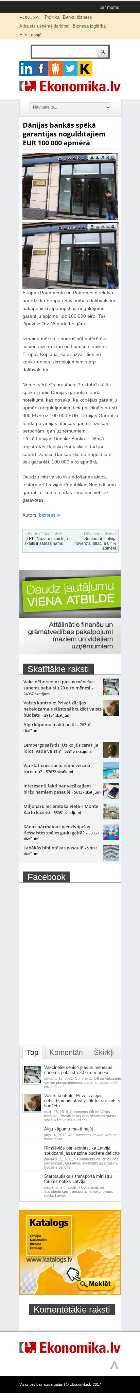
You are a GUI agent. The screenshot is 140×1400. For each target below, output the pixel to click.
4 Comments (78, 1191)
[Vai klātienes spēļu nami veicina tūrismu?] (111, 777)
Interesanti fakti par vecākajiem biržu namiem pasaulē (57, 789)
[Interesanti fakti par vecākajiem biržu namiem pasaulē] (111, 797)
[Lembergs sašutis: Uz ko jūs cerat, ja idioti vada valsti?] (111, 756)
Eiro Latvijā (30, 34)
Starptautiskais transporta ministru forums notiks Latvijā (78, 1179)
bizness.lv (49, 515)
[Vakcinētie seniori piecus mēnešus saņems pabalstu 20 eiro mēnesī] (111, 693)
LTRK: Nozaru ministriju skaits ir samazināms (46, 541)
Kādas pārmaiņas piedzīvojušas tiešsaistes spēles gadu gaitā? (56, 830)
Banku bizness (77, 17)
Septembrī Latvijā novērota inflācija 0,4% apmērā (95, 543)
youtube (85, 68)
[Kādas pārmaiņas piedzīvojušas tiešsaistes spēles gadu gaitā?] (111, 838)
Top (32, 1052)
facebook (41, 68)
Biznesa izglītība (89, 26)
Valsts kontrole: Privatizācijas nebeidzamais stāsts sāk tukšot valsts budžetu (62, 709)
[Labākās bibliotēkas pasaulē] (111, 859)
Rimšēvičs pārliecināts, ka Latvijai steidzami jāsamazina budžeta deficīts (82, 1150)
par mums (109, 7)
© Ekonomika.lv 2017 (83, 1384)
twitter (70, 68)
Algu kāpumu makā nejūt (49, 724)
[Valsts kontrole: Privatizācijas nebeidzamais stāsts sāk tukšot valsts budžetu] (111, 714)
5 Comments (81, 1163)
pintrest (56, 68)
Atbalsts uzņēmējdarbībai (44, 26)
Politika (52, 17)
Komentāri (66, 1052)
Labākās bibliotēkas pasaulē (53, 848)
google (26, 68)
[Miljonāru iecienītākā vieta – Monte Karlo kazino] (111, 818)
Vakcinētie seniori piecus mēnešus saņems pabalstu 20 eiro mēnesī (58, 685)
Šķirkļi (104, 1052)
